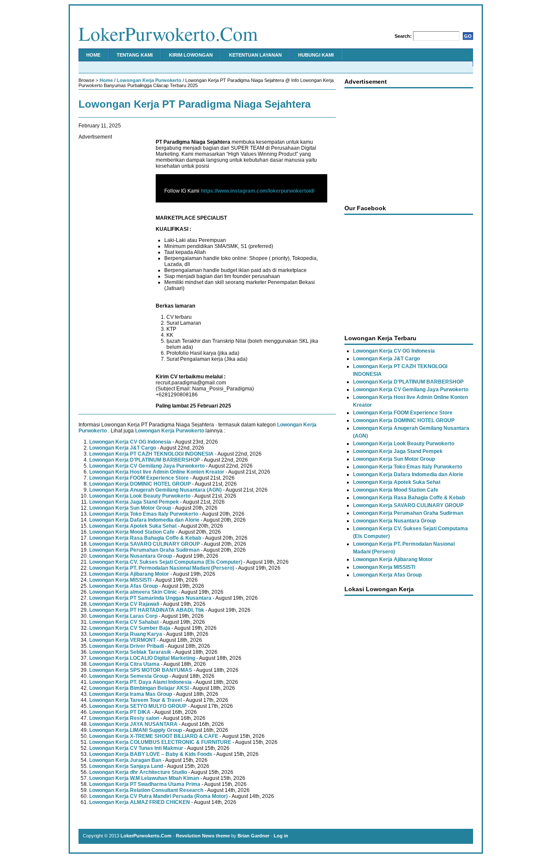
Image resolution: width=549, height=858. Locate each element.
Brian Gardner (253, 835)
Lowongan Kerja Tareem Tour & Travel (135, 700)
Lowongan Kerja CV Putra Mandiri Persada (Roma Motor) (158, 796)
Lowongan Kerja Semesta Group (128, 676)
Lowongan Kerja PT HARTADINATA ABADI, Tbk (146, 610)
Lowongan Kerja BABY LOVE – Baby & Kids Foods (150, 754)
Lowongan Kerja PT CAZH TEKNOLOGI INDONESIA (151, 454)
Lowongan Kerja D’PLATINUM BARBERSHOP (144, 460)
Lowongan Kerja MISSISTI (120, 580)
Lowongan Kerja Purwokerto (149, 80)
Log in (281, 835)
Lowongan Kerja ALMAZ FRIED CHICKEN (139, 802)
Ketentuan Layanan (255, 54)
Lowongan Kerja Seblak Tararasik (130, 652)
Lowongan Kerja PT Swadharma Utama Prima (144, 784)
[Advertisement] (112, 268)
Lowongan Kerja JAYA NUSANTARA (133, 724)
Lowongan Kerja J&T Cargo (122, 448)
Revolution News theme (203, 835)
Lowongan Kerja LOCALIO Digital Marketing (142, 658)
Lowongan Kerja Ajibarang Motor (129, 574)
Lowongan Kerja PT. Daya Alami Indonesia (140, 682)
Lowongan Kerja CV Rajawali (124, 604)
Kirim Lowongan (191, 54)
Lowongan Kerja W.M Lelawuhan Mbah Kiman (144, 778)
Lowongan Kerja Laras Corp (123, 616)
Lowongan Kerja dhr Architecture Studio (138, 772)
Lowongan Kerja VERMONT (122, 640)
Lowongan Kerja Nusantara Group (130, 556)
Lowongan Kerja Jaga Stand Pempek (134, 502)
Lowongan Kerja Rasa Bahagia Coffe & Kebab (145, 538)
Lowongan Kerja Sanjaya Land (126, 766)
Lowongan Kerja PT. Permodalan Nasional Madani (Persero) (161, 568)
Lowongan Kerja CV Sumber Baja (129, 628)
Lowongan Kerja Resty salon (124, 718)
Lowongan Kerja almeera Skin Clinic (133, 592)
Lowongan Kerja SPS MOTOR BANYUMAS (140, 670)
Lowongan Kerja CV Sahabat (124, 622)
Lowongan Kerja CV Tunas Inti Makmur (136, 748)
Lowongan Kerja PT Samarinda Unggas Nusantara (150, 598)
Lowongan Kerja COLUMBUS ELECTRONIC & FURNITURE (160, 742)
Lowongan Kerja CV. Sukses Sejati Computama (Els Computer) (165, 562)
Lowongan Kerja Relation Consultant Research (146, 790)
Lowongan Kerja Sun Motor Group (130, 508)
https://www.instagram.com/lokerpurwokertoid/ (257, 191)
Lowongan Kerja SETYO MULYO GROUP (138, 706)
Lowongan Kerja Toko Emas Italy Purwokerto (143, 514)
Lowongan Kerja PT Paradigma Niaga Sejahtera (194, 104)
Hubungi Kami (316, 54)
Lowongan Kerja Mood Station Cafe (132, 532)
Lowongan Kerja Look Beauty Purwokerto (139, 496)
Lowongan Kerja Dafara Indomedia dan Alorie (144, 520)
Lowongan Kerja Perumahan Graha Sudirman (144, 550)
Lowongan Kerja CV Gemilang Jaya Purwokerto (147, 466)
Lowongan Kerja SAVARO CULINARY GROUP (144, 544)
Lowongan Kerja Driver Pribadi (126, 646)
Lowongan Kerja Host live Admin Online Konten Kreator (156, 472)
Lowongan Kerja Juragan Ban (125, 760)
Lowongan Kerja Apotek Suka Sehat (133, 526)
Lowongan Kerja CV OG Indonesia (130, 442)
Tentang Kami (135, 54)
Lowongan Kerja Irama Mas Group (130, 694)
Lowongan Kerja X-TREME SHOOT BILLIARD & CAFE (153, 736)
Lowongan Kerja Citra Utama (124, 664)
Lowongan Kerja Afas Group (123, 586)
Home (93, 54)
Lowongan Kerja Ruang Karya (125, 634)
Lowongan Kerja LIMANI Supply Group (135, 730)
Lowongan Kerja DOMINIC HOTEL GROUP (140, 484)
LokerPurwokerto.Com (168, 33)
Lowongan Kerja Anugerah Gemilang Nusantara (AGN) (155, 490)
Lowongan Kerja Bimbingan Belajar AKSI (139, 688)
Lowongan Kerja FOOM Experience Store (139, 478)
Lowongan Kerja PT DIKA (120, 712)
